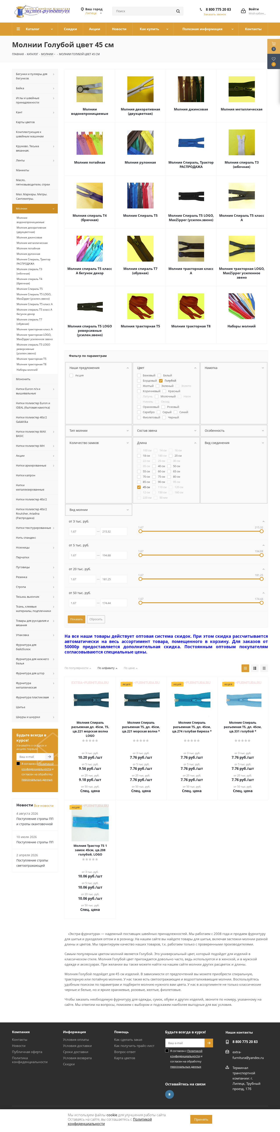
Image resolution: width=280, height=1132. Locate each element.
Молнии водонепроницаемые (89, 111)
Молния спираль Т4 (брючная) (90, 217)
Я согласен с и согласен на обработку (37, 771)
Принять (201, 1119)
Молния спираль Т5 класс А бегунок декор (89, 270)
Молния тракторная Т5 (140, 326)
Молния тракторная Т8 (191, 326)
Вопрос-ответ (125, 1052)
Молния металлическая (241, 109)
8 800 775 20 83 (218, 9)
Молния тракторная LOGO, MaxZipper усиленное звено (241, 273)
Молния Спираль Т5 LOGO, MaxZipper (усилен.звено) (191, 217)
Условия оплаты (76, 1039)
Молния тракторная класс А (191, 270)
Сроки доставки (75, 1052)
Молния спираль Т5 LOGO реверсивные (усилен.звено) (90, 330)
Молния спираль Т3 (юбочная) (242, 164)
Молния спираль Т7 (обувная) (140, 270)
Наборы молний (242, 326)
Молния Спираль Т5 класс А (241, 217)
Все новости (44, 805)
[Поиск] (178, 11)
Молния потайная (89, 162)
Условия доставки (77, 1045)
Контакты (19, 1039)
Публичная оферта (27, 1052)
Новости (19, 1045)
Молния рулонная (140, 162)
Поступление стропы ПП (34, 842)
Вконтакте (169, 1094)
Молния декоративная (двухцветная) (140, 111)
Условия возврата (77, 1058)
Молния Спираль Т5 (140, 215)
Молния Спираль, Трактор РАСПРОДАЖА (191, 164)
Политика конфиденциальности (30, 1060)
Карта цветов (124, 1058)
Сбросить (96, 619)
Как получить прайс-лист (134, 1045)
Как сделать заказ (128, 1039)
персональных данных (36, 779)
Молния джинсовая (191, 109)
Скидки (69, 1064)
